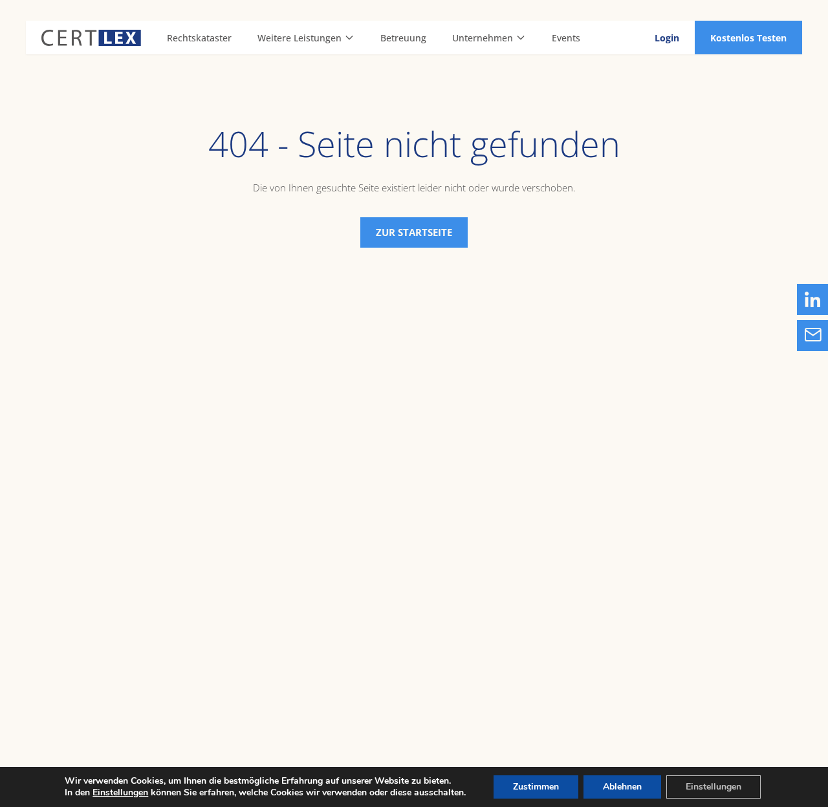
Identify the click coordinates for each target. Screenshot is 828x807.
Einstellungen (120, 793)
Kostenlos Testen (748, 38)
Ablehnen (622, 786)
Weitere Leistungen (299, 38)
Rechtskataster (199, 38)
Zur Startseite (414, 232)
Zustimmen (536, 786)
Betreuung (403, 38)
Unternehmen (482, 38)
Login (667, 38)
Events (566, 38)
